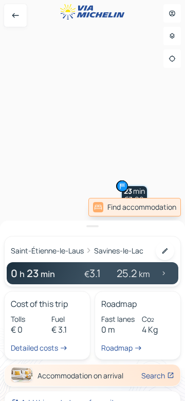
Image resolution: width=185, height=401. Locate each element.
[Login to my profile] (172, 13)
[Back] (15, 15)
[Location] (172, 58)
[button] (134, 195)
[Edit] (165, 251)
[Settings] (172, 36)
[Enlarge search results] (92, 226)
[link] (134, 207)
